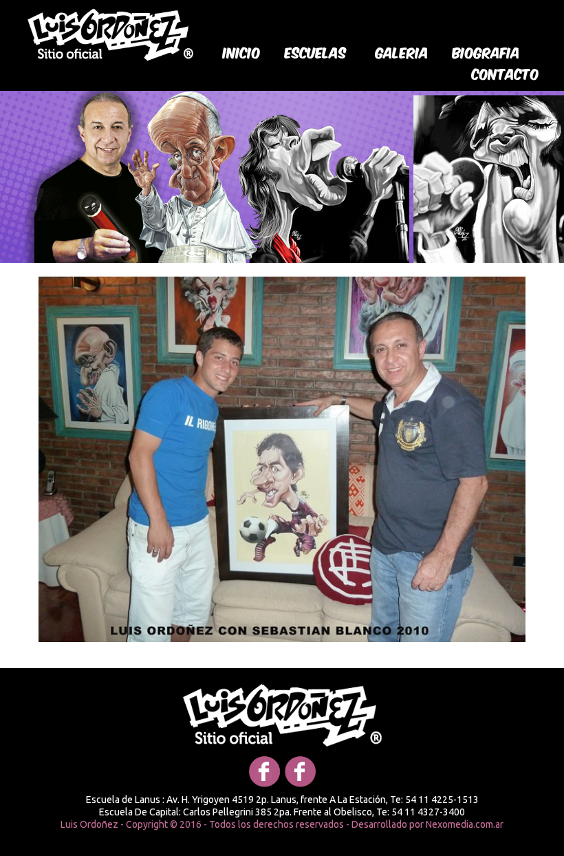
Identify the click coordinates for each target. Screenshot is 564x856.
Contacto (505, 73)
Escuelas (316, 51)
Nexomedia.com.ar (464, 824)
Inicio (242, 51)
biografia (486, 51)
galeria (402, 51)
